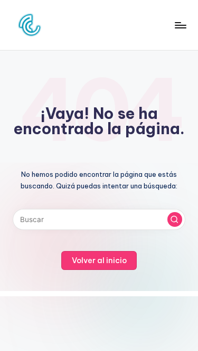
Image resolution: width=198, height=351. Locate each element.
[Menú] (180, 25)
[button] (174, 219)
